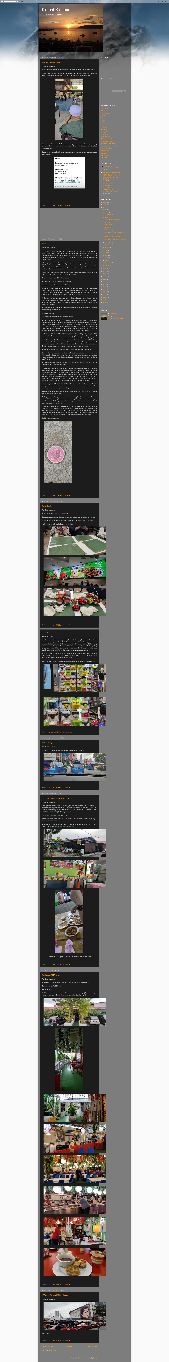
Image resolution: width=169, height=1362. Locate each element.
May (106, 255)
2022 (105, 212)
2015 (105, 284)
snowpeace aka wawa (108, 143)
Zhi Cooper (104, 157)
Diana (103, 115)
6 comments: (68, 495)
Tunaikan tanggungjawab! (51, 62)
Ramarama (104, 134)
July (106, 250)
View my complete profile (115, 318)
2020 (105, 271)
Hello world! (106, 185)
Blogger (95, 1358)
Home (69, 1346)
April (106, 258)
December (108, 214)
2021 (105, 269)
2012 (105, 292)
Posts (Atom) (54, 1350)
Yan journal (104, 155)
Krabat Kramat (55, 9)
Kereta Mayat (107, 166)
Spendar (45, 632)
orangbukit (104, 132)
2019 (105, 274)
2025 (105, 204)
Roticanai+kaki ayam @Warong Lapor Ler (57, 798)
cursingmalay (105, 113)
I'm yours (104, 125)
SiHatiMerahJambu (107, 139)
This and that (105, 150)
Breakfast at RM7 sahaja (51, 975)
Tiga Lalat (104, 153)
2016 (105, 281)
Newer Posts (47, 1346)
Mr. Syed (104, 129)
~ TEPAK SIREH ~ (109, 190)
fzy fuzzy (113, 313)
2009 (105, 300)
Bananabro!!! (46, 506)
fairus (103, 122)
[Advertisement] (69, 223)
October (107, 242)
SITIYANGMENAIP (107, 141)
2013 (105, 289)
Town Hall (45, 243)
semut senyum (105, 136)
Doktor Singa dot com (108, 118)
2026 (105, 202)
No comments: (67, 732)
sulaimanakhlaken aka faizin (110, 146)
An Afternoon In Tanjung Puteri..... (112, 191)
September (108, 245)
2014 (105, 287)
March (107, 260)
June (106, 252)
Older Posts (92, 1346)
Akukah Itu (104, 108)
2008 (105, 302)
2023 (105, 210)
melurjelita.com (108, 183)
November (108, 217)
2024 (105, 207)
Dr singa (103, 120)
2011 (105, 294)
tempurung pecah (106, 148)
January (107, 265)
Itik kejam (104, 127)
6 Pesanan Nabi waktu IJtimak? (112, 168)
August (107, 247)
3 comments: (68, 205)
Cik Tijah (103, 111)
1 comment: (67, 787)
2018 (105, 276)
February (108, 263)
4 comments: (67, 1284)
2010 (105, 297)
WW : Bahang (47, 742)
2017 (105, 279)
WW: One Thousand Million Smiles (55, 1295)
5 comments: (67, 964)
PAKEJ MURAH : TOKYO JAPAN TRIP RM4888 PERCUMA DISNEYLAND (112, 177)
